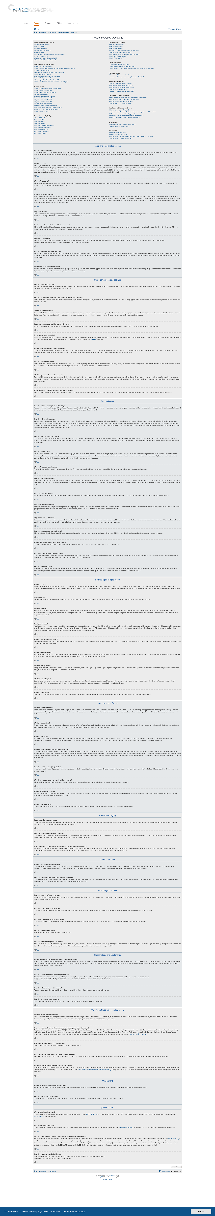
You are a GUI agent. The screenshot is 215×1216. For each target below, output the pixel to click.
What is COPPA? (39, 46)
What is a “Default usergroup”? (118, 56)
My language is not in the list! (43, 74)
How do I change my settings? (43, 66)
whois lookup (172, 1139)
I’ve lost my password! (41, 56)
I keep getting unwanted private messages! (122, 66)
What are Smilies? (39, 121)
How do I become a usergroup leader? (120, 52)
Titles (59, 23)
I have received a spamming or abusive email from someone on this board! (131, 68)
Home (25, 23)
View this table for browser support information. (93, 1070)
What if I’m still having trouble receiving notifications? (124, 117)
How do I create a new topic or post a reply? (47, 88)
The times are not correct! (42, 70)
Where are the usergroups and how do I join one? (124, 50)
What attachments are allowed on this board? (122, 124)
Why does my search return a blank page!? (122, 87)
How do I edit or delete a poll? (43, 98)
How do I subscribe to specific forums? (121, 101)
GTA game (112, 1175)
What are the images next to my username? (47, 76)
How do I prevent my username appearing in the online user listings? (54, 68)
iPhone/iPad (133, 1034)
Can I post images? (40, 123)
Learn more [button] (80, 1211)
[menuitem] (36, 29)
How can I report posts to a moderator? (46, 105)
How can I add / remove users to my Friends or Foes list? (126, 77)
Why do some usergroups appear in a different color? (125, 54)
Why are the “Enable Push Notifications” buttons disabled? (126, 115)
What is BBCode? (39, 118)
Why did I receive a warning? (43, 103)
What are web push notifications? (119, 110)
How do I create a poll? (41, 94)
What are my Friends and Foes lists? (120, 75)
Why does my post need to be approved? (46, 109)
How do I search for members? (118, 89)
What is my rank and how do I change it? (46, 80)
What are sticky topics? (41, 129)
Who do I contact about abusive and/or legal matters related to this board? (131, 136)
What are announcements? (42, 127)
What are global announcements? (44, 125)
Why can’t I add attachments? (43, 102)
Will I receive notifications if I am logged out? (122, 114)
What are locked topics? (41, 131)
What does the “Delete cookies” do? (45, 60)
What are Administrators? (116, 44)
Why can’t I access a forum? (43, 100)
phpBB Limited (90, 1114)
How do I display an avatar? (42, 78)
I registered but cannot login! (42, 50)
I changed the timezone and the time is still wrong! (49, 72)
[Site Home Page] (29, 10)
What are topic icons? (40, 133)
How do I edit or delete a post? (43, 90)
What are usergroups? (116, 48)
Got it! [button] (201, 1212)
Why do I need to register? (42, 44)
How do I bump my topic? (42, 111)
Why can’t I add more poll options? (44, 96)
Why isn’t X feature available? (118, 134)
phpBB (92, 339)
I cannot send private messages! (119, 64)
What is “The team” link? (116, 58)
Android (143, 1034)
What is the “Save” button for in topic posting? (48, 107)
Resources (71, 23)
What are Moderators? (116, 46)
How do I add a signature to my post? (45, 92)
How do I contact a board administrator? (121, 138)
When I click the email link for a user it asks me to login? (51, 82)
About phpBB (38, 1116)
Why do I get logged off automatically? (45, 58)
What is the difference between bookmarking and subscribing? (127, 97)
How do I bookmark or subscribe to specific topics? (124, 99)
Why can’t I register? (40, 48)
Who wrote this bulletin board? (118, 132)
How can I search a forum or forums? (120, 83)
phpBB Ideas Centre (125, 1127)
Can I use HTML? (39, 120)
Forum (36, 23)
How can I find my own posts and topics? (121, 91)
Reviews (48, 23)
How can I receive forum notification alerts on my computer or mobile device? (132, 112)
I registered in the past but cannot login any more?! (49, 54)
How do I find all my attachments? (119, 126)
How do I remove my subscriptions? (120, 103)
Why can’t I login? (39, 52)
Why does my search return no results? (121, 85)
